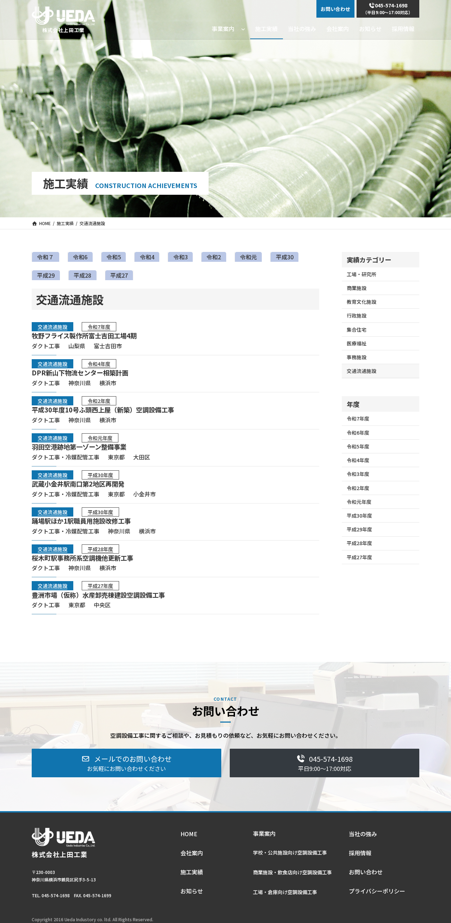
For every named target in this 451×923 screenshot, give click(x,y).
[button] (126, 763)
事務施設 (356, 357)
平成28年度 (100, 549)
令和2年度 (99, 400)
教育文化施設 (361, 301)
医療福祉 (356, 343)
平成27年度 (100, 585)
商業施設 (356, 287)
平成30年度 (100, 474)
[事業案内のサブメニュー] (243, 28)
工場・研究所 (361, 274)
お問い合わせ (335, 8)
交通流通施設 (52, 326)
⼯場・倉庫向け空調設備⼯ (282, 891)
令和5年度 (358, 446)
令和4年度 (99, 363)
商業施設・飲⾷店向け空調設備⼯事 (292, 872)
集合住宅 (356, 329)
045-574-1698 (56, 895)
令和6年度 (358, 432)
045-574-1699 (97, 895)
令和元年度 (100, 437)
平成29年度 (359, 529)
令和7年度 (99, 326)
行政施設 (356, 315)
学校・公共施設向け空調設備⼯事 (290, 852)
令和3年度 (358, 473)
